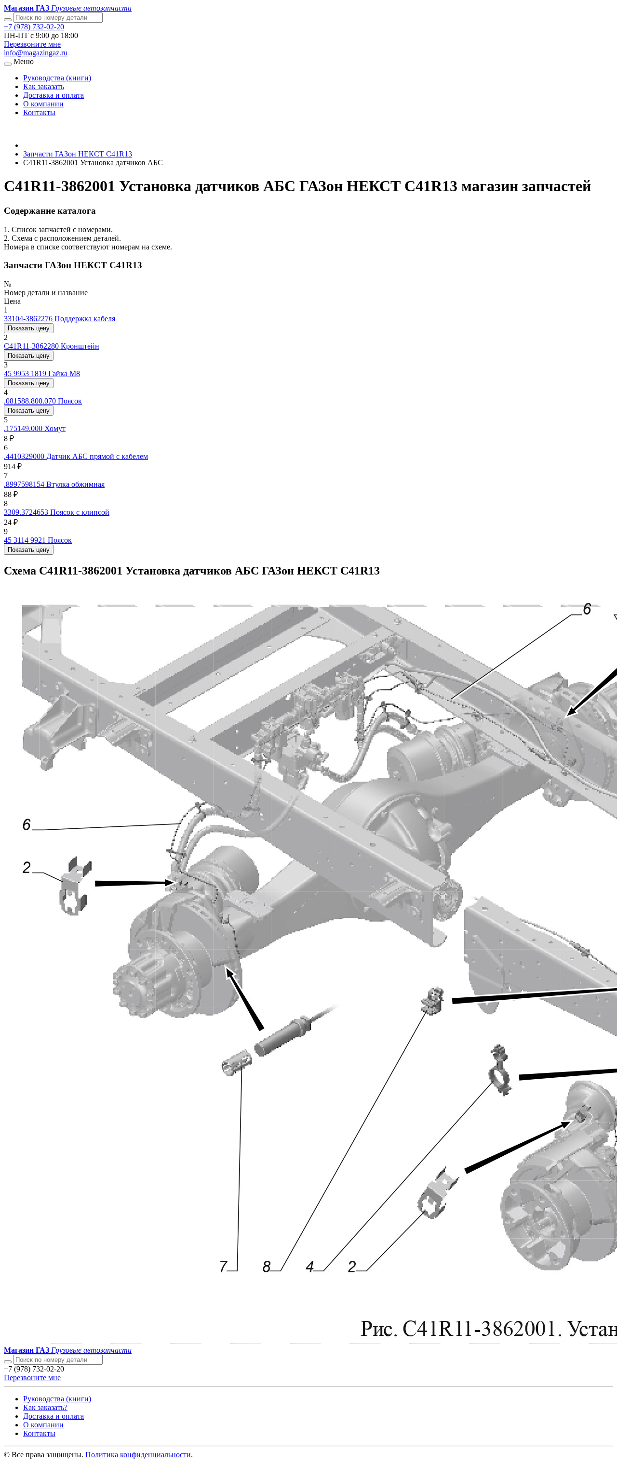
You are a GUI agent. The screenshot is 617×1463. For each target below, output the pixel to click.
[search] (8, 1361)
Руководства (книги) (57, 78)
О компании (43, 104)
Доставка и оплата (53, 95)
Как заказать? (45, 1407)
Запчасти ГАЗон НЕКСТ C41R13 (77, 154)
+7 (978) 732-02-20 (34, 27)
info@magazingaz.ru (35, 53)
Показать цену (29, 328)
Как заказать (43, 86)
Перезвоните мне (32, 44)
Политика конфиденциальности (138, 1454)
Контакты (39, 112)
